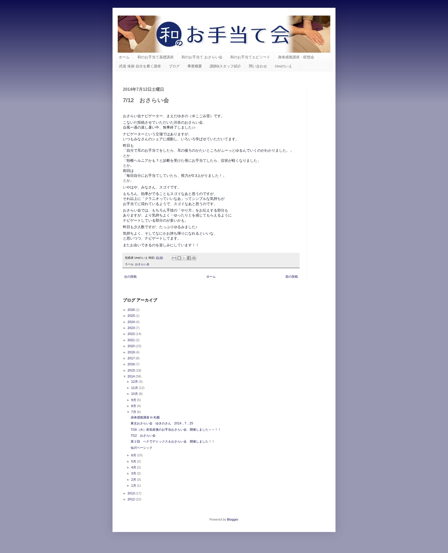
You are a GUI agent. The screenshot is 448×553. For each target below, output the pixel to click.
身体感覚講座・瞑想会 (296, 57)
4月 (134, 467)
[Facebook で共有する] (189, 258)
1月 (134, 485)
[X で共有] (184, 258)
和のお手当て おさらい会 (201, 57)
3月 (134, 473)
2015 (132, 370)
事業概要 (194, 66)
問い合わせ (258, 66)
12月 (135, 381)
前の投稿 (291, 276)
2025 (132, 316)
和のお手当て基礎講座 (155, 57)
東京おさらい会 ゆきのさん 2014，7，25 (162, 423)
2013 (132, 493)
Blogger (232, 519)
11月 (135, 388)
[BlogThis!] (179, 258)
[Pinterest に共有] (194, 258)
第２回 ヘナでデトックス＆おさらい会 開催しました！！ (173, 441)
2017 (132, 358)
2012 (132, 499)
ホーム (124, 57)
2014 (132, 376)
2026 (132, 310)
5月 (134, 461)
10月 (135, 394)
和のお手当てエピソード (250, 57)
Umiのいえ (285, 66)
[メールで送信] (174, 258)
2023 (132, 328)
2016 (132, 364)
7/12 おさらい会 (143, 435)
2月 (134, 479)
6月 (134, 455)
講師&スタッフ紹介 (225, 66)
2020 (132, 346)
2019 (132, 352)
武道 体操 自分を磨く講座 (140, 66)
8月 (134, 406)
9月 (134, 400)
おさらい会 (142, 264)
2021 (132, 340)
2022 (132, 334)
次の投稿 (130, 276)
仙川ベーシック (141, 448)
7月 (134, 412)
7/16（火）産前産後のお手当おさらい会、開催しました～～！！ (176, 429)
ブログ (174, 66)
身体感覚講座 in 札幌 (145, 417)
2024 (132, 322)
